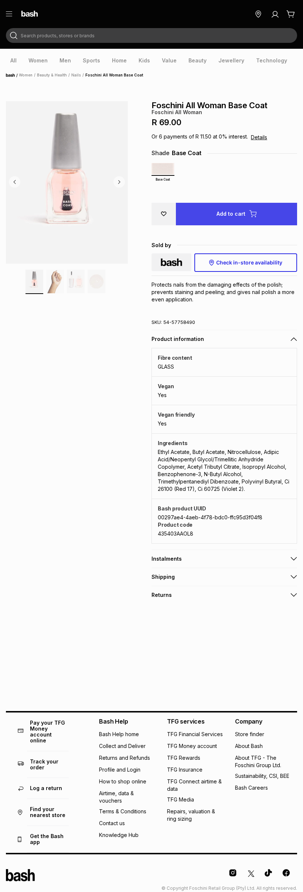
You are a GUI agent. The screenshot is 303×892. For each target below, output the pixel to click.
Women (26, 75)
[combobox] (151, 35)
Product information (178, 339)
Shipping (163, 577)
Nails (76, 75)
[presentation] (13, 60)
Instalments (167, 559)
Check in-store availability (249, 262)
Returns (162, 595)
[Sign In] (274, 14)
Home (12, 75)
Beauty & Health (52, 75)
